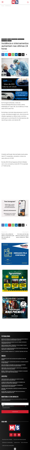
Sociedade (9, 40)
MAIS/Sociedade (14, 39)
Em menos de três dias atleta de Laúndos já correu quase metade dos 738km (22, 235)
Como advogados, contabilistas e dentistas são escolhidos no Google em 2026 (12, 380)
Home (2, 5)
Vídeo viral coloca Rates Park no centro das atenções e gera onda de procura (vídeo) (14, 368)
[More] (26, 54)
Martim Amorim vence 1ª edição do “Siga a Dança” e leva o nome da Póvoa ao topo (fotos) (14, 346)
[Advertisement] (15, 22)
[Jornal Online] (15, 2)
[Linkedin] (16, 54)
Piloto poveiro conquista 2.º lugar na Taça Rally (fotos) (14, 351)
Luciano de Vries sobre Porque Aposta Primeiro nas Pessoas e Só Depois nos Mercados (13, 383)
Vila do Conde (4, 40)
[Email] (19, 54)
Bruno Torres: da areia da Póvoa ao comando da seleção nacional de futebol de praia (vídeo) (14, 372)
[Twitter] (6, 54)
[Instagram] (15, 434)
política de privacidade (19, 406)
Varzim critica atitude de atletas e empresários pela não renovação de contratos (7, 236)
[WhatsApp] (13, 54)
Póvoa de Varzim (21, 39)
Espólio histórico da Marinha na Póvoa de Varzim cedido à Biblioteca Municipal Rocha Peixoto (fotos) (14, 340)
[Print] (23, 54)
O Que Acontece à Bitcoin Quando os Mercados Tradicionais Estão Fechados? (12, 386)
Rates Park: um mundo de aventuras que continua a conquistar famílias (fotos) (13, 392)
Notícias (9, 39)
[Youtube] (19, 434)
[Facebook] (2, 54)
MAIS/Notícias (8, 5)
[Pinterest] (9, 54)
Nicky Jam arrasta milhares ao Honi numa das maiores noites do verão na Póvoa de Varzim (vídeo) (13, 365)
